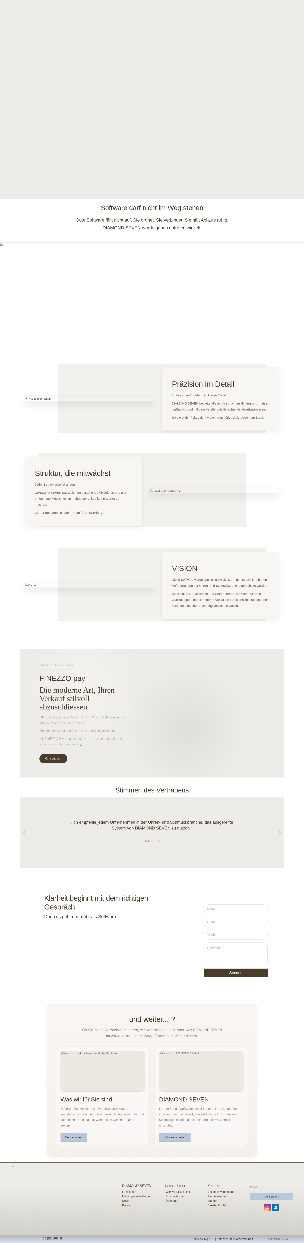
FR (56, 1238)
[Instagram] (267, 1207)
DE (44, 1238)
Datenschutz (224, 1239)
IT (61, 1238)
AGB (211, 1239)
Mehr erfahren (53, 758)
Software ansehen (174, 1137)
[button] (24, 832)
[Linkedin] (275, 1207)
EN (50, 1238)
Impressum (200, 1239)
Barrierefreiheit (243, 1239)
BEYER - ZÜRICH (152, 841)
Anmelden (271, 1196)
